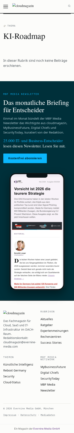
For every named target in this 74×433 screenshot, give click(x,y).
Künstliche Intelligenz (18, 364)
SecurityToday (49, 378)
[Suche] (69, 6)
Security (8, 376)
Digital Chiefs (49, 373)
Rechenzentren (50, 337)
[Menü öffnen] (6, 6)
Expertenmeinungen (54, 331)
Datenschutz (28, 415)
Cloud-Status (12, 382)
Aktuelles (46, 319)
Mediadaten (48, 415)
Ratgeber (46, 325)
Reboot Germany (14, 370)
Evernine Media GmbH (46, 428)
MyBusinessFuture (53, 367)
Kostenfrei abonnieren (25, 158)
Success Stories (51, 342)
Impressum (9, 415)
